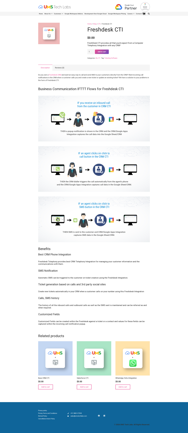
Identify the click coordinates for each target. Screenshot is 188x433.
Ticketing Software (110, 58)
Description (45, 68)
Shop (95, 24)
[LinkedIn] (104, 416)
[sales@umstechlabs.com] (68, 416)
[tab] (45, 68)
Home (89, 24)
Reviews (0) (59, 68)
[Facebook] (99, 416)
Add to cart (102, 52)
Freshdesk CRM (55, 75)
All (96, 58)
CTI (99, 24)
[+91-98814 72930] (68, 413)
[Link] (54, 6)
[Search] (149, 13)
